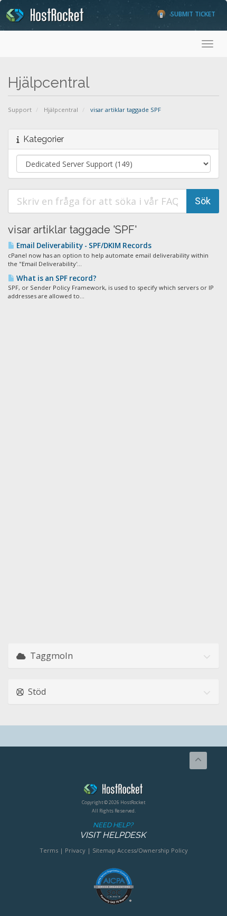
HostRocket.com (113, 791)
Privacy (75, 850)
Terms (49, 850)
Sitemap (104, 850)
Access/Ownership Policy (152, 850)
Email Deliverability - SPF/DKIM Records (83, 245)
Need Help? (113, 830)
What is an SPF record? (56, 278)
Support (20, 110)
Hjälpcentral (61, 110)
